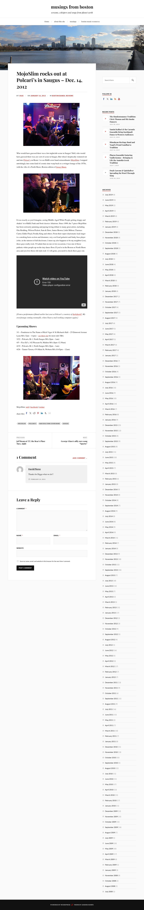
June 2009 (109, 843)
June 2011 (109, 715)
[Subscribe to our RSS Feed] (115, 99)
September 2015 (111, 441)
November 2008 (111, 875)
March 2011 (110, 731)
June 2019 (109, 200)
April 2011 (109, 725)
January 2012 (110, 677)
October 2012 (110, 629)
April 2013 (109, 597)
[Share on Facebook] (26, 413)
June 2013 (109, 586)
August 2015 (110, 446)
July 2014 (109, 516)
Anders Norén (88, 905)
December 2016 (111, 361)
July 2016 (109, 388)
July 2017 (109, 323)
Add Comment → (80, 458)
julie (21, 96)
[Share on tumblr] (45, 413)
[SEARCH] (132, 80)
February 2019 (110, 221)
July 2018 (109, 259)
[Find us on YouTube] (119, 99)
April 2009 (109, 854)
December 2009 (111, 811)
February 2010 (110, 800)
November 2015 (111, 430)
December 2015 (111, 425)
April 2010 (109, 790)
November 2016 (111, 366)
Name (20, 535)
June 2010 (109, 779)
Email (57, 535)
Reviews (69, 96)
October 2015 (110, 436)
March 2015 (110, 473)
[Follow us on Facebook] (103, 99)
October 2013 (110, 564)
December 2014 (111, 489)
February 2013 (110, 607)
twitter (41, 407)
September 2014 (111, 505)
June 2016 (109, 393)
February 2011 (110, 736)
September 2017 (111, 312)
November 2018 (111, 237)
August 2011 (110, 704)
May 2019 (109, 205)
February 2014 (110, 543)
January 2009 (110, 870)
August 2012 (110, 639)
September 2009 (111, 827)
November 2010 (111, 752)
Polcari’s (27, 160)
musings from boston (72, 7)
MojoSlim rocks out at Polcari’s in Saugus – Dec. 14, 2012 (49, 80)
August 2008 (110, 886)
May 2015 (109, 463)
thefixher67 (77, 314)
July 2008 (109, 891)
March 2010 (110, 795)
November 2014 (111, 495)
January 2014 (110, 548)
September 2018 (111, 248)
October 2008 (110, 881)
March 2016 (110, 409)
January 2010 (110, 806)
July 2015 (109, 452)
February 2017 (110, 350)
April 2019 (109, 211)
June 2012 (109, 650)
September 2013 (111, 570)
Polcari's (32, 423)
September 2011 (111, 698)
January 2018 (110, 291)
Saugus (66, 423)
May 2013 (109, 591)
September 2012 (111, 634)
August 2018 (110, 254)
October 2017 (110, 307)
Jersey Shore (61, 167)
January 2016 (110, 420)
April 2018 (109, 275)
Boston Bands (58, 96)
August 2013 (110, 575)
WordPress (65, 905)
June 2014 (109, 522)
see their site (43, 335)
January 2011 (110, 741)
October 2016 (110, 371)
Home (46, 21)
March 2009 (110, 859)
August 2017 (110, 318)
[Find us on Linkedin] (111, 99)
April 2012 (109, 661)
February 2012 (110, 672)
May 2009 (109, 849)
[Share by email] (49, 413)
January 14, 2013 (38, 96)
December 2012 (111, 618)
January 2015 (110, 484)
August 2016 (110, 382)
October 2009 (110, 822)
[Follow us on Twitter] (107, 99)
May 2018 (109, 270)
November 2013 (111, 559)
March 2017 (110, 345)
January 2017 (110, 355)
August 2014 (110, 511)
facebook (34, 407)
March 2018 (110, 280)
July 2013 (109, 581)
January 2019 (110, 227)
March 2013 (110, 602)
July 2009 (109, 838)
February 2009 (110, 865)
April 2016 (109, 404)
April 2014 (109, 532)
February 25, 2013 (38, 479)
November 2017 (111, 302)
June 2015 (109, 457)
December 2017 (111, 296)
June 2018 (109, 264)
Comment (21, 508)
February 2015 (110, 479)
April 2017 (109, 339)
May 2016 (109, 398)
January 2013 (110, 613)
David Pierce (34, 469)
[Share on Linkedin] (41, 413)
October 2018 (110, 243)
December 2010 (111, 747)
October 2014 (110, 500)
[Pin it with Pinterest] (38, 413)
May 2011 (109, 720)
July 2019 (109, 195)
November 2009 (111, 816)
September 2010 (111, 763)
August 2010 (110, 768)
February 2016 (110, 414)
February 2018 (110, 286)
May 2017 (109, 334)
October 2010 (110, 757)
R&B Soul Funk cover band (49, 423)
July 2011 (109, 709)
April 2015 (109, 468)
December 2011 (111, 682)
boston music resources (90, 21)
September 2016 (111, 377)
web (27, 407)
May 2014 (109, 527)
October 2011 (110, 693)
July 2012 (109, 645)
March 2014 (110, 538)
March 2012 (110, 666)
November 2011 (111, 688)
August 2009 (110, 832)
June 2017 (109, 329)
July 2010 (109, 774)
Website (20, 548)
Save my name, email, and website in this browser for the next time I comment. (45, 561)
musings (73, 21)
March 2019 (110, 216)
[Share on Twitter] (30, 413)
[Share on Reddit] (34, 413)
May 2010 (109, 784)
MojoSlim (75, 160)
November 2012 (111, 623)
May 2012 (109, 656)
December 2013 (111, 554)
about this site (59, 21)
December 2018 (111, 232)
